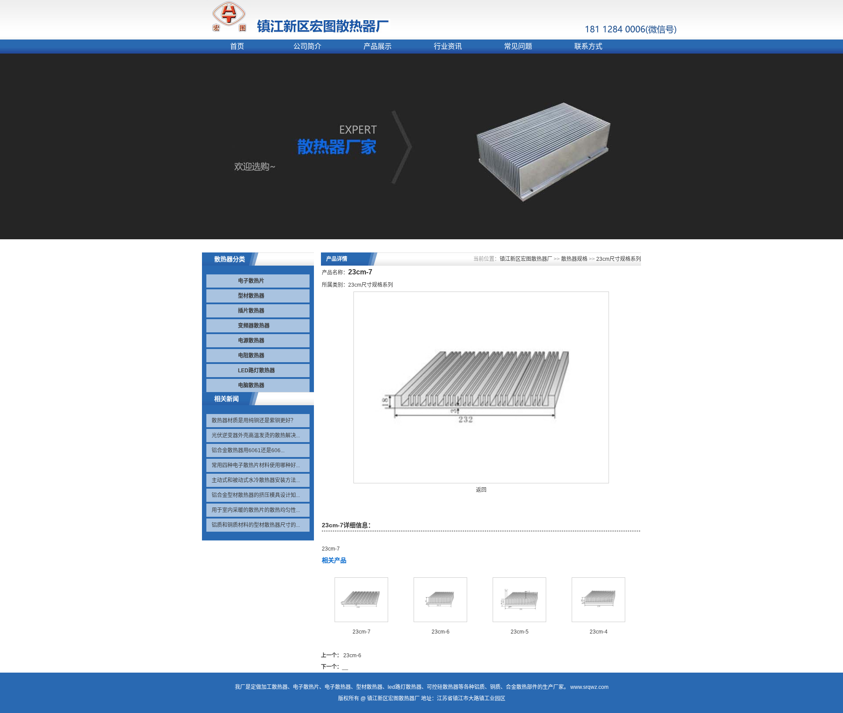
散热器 (280, 687)
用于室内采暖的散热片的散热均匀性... (256, 510)
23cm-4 (599, 632)
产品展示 (378, 46)
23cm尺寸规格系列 (618, 259)
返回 (481, 490)
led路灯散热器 (405, 687)
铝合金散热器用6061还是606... (248, 450)
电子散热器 (337, 687)
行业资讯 (448, 46)
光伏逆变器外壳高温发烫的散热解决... (256, 435)
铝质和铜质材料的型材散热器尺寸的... (256, 525)
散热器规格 (574, 259)
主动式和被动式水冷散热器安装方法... (256, 480)
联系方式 (588, 46)
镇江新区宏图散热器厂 (526, 259)
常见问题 (518, 46)
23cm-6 (441, 632)
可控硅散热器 (442, 687)
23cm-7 (362, 632)
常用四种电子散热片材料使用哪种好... (256, 465)
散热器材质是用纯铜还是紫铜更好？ (254, 421)
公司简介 (307, 46)
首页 (237, 46)
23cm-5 (520, 632)
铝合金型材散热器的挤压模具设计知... (256, 495)
